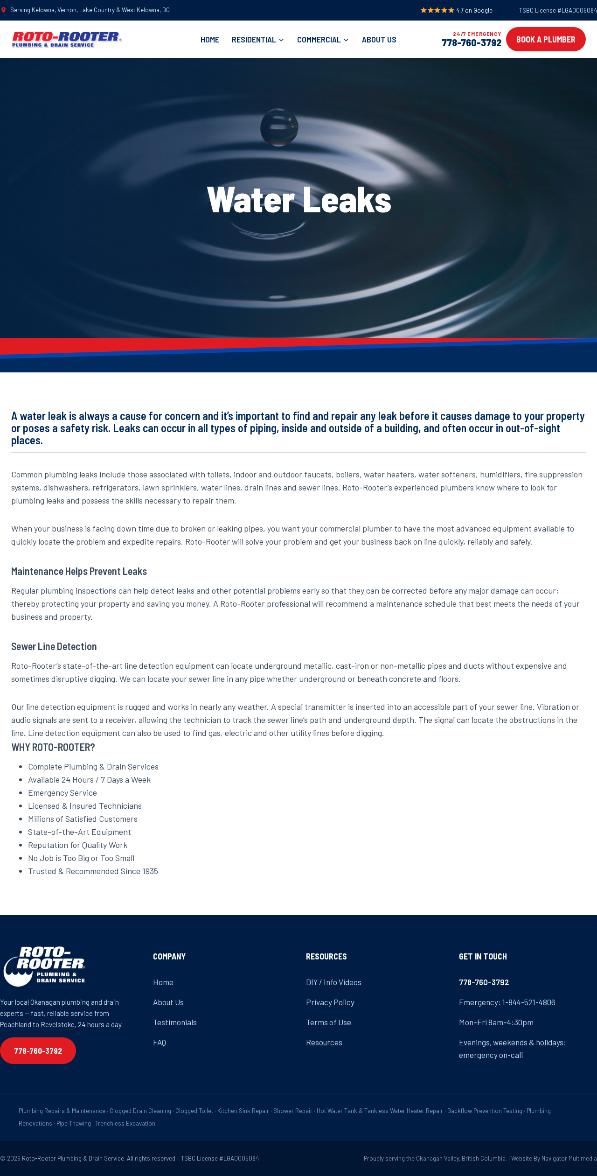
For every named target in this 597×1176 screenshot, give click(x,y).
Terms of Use (328, 1022)
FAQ (159, 1042)
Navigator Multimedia (569, 1158)
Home (210, 39)
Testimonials (175, 1022)
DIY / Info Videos (333, 982)
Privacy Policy (330, 1002)
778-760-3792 (471, 42)
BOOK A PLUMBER (546, 39)
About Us (379, 39)
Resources (324, 1042)
